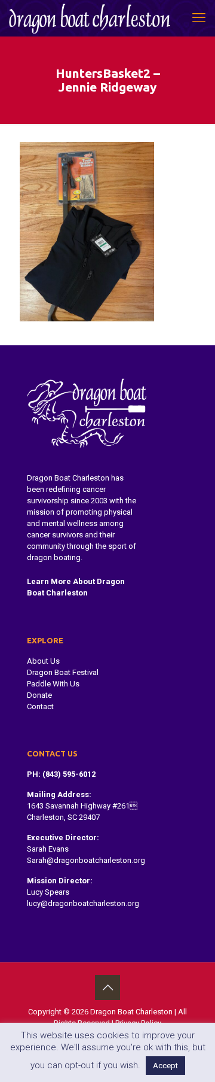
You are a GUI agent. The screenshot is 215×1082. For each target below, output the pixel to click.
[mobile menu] (199, 18)
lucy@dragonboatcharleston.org (83, 903)
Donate (39, 695)
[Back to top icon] (107, 987)
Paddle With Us (53, 683)
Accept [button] (165, 1065)
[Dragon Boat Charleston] (89, 18)
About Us (43, 661)
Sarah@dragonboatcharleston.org (86, 860)
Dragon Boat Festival (63, 672)
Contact (40, 706)
